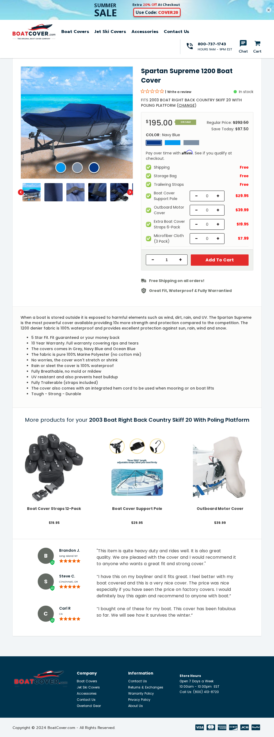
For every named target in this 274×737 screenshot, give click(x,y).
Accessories (144, 31)
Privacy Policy (139, 699)
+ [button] (180, 259)
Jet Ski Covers (110, 31)
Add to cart (220, 260)
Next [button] (130, 192)
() (186, 105)
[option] (77, 122)
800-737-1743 (212, 44)
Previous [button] (21, 192)
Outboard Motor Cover (220, 508)
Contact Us (176, 31)
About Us (135, 705)
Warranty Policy (141, 693)
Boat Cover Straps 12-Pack (54, 508)
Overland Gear (89, 705)
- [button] (152, 259)
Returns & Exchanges (145, 687)
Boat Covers (75, 31)
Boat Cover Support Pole (137, 508)
